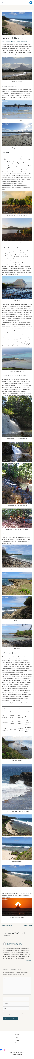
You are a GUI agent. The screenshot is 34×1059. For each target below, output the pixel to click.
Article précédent (6, 925)
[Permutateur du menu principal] (30, 2)
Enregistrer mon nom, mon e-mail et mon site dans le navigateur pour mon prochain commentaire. (16, 1014)
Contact (17, 1043)
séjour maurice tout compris (15, 943)
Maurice (13, 41)
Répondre (28, 960)
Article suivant (28, 925)
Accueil (17, 1034)
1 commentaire (6, 41)
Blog (17, 1037)
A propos (17, 1040)
